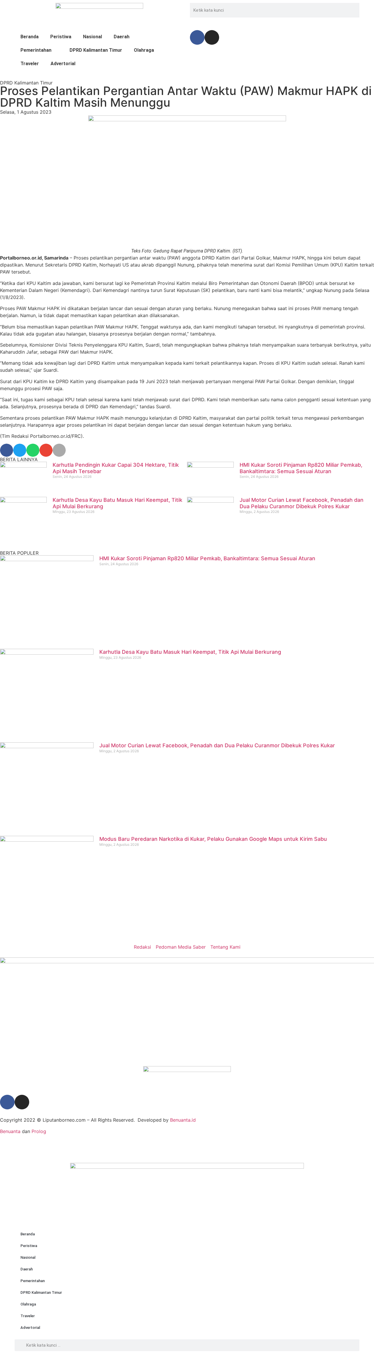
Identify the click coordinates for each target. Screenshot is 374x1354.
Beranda (29, 36)
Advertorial (63, 63)
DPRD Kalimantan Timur (96, 50)
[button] (6, 450)
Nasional (92, 36)
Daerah (121, 36)
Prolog (39, 1131)
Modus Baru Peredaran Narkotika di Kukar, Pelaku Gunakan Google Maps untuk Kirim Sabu (213, 839)
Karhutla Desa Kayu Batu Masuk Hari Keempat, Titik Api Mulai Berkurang (190, 652)
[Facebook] (197, 37)
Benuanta (10, 1131)
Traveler (29, 63)
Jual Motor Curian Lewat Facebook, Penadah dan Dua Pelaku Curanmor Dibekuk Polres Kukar (301, 503)
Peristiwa (60, 36)
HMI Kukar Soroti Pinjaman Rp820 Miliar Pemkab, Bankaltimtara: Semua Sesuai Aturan (301, 468)
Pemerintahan (35, 50)
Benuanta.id (183, 1120)
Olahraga (144, 50)
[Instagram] (212, 37)
